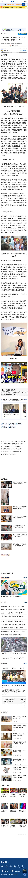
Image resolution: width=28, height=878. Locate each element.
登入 (26, 1)
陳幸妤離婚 (18, 4)
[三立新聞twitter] (18, 867)
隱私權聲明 (3, 874)
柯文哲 (7, 107)
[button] (22, 1)
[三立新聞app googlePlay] (16, 871)
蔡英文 (15, 141)
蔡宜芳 (5, 55)
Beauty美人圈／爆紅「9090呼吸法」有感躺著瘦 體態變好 (4, 826)
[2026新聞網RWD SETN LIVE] (2, 1)
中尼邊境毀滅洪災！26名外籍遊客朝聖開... (13, 446)
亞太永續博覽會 (6, 668)
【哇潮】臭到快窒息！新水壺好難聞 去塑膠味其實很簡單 (4, 795)
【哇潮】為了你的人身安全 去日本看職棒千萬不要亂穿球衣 (13, 826)
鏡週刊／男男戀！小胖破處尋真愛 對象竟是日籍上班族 (22, 795)
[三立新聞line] (14, 867)
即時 (5, 4)
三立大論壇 (7, 50)
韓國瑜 (14, 59)
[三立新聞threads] (22, 867)
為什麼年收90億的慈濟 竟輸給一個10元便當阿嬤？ (4, 810)
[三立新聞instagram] (10, 867)
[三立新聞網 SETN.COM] (1, 4)
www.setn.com (14, 874)
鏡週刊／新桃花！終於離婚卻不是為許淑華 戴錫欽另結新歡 (13, 810)
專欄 (24, 4)
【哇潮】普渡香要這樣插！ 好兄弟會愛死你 (13, 795)
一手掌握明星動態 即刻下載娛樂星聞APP (13, 444)
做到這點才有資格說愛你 (9, 454)
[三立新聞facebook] (6, 867)
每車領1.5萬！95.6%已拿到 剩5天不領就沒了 (13, 653)
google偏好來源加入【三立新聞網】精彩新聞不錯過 (15, 441)
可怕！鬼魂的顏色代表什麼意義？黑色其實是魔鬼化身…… (22, 810)
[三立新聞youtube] (2, 867)
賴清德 (14, 668)
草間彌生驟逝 (10, 4)
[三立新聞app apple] (5, 871)
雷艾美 (22, 668)
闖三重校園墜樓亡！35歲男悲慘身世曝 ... (13, 451)
